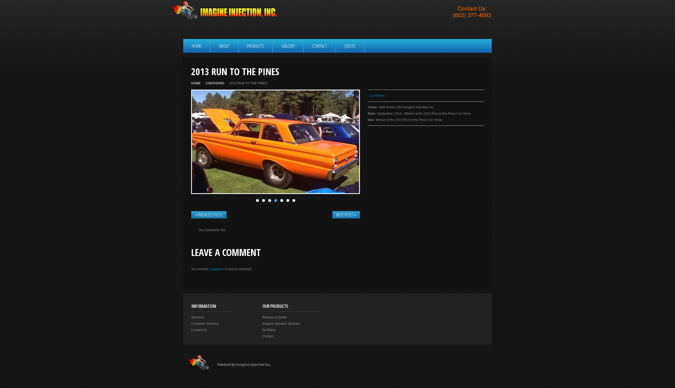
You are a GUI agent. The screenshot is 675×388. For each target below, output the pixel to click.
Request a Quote (274, 317)
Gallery (288, 46)
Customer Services (204, 324)
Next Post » (346, 215)
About (224, 46)
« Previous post (209, 215)
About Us (197, 317)
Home (196, 46)
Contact (319, 46)
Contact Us (199, 330)
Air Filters (269, 330)
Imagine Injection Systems (281, 324)
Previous (210, 142)
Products (255, 46)
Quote (349, 46)
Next (340, 142)
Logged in (217, 269)
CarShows (215, 83)
